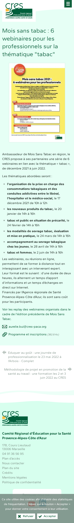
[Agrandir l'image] (37, 102)
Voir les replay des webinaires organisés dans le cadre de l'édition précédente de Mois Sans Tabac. (36, 314)
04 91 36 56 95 (13, 454)
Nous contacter (13, 463)
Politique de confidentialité (21, 482)
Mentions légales (14, 477)
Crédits (7, 473)
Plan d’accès (11, 458)
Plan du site (10, 468)
